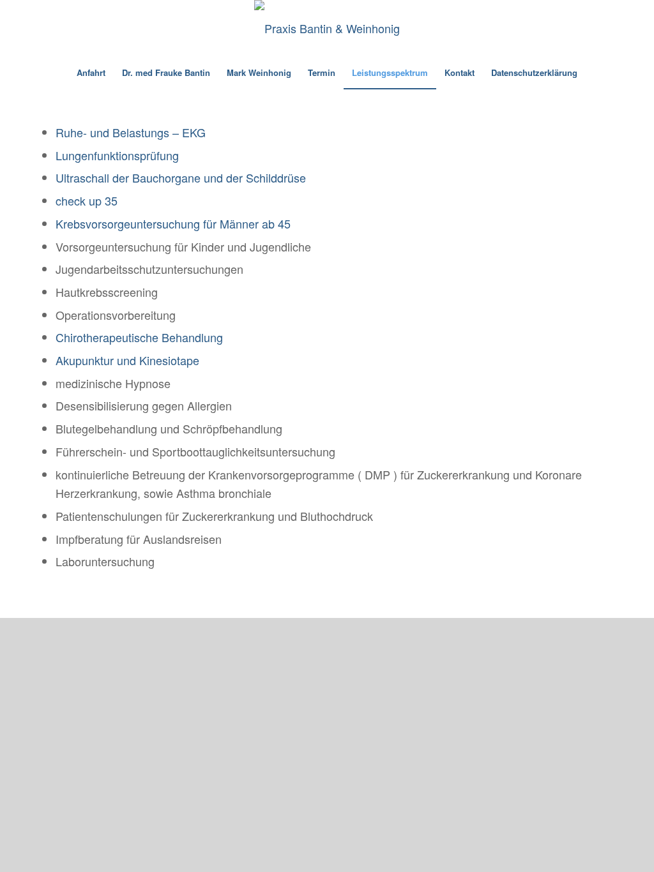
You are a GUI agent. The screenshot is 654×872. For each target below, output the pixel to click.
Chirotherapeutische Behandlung (139, 337)
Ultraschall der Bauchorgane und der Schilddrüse (181, 177)
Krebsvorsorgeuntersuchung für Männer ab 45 (173, 223)
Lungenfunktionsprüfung (117, 155)
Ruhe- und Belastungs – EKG (131, 132)
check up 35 (87, 200)
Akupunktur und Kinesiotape (127, 360)
